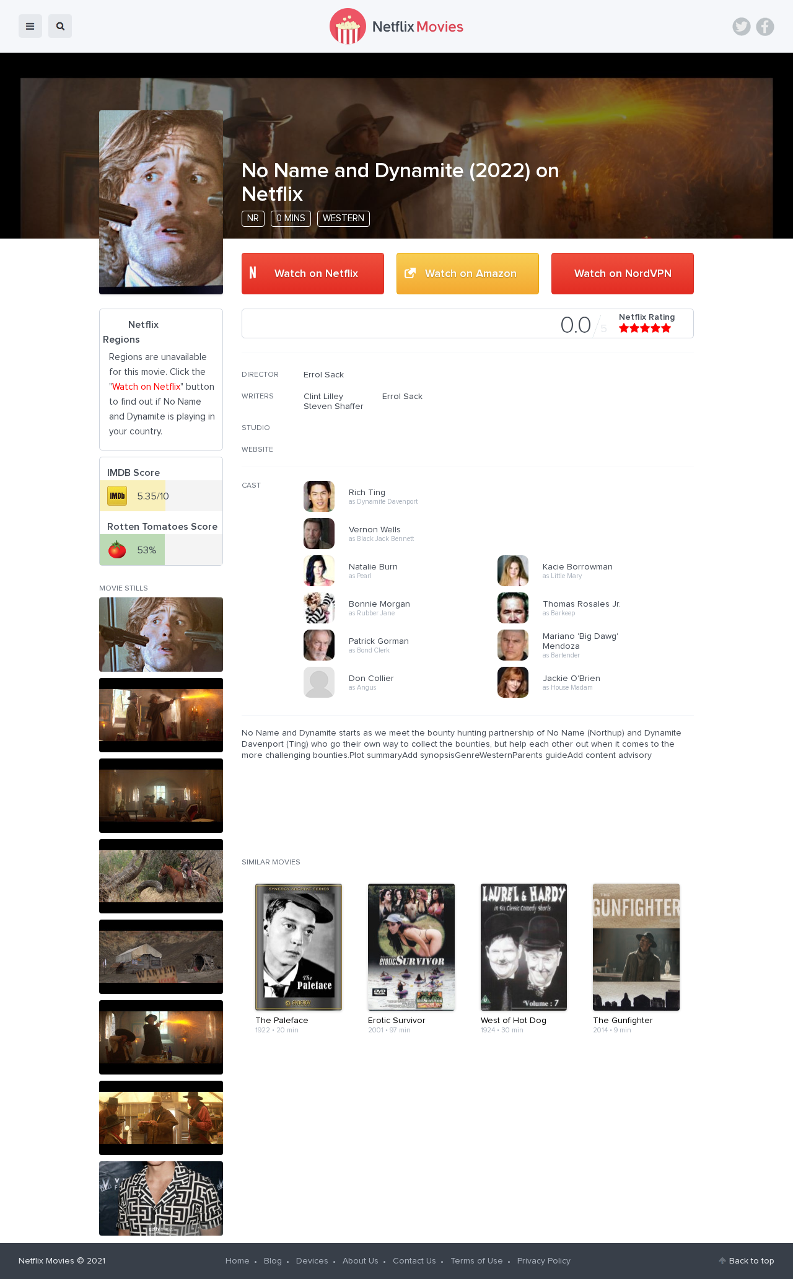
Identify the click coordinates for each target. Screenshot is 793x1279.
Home (238, 1261)
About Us (361, 1261)
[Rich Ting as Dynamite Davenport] (404, 510)
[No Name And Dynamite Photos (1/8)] (161, 634)
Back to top (751, 1261)
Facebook (765, 26)
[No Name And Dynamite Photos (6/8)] (161, 1037)
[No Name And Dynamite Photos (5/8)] (161, 957)
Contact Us (414, 1261)
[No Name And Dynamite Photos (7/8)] (161, 1118)
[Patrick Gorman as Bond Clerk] (404, 658)
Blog (273, 1261)
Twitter (741, 26)
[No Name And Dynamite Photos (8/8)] (161, 1198)
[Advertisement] (601, 449)
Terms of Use (476, 1261)
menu (30, 26)
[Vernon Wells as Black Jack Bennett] (404, 547)
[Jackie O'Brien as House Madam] (598, 696)
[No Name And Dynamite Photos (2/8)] (161, 715)
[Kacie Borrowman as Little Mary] (598, 584)
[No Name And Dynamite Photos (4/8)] (161, 876)
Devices (312, 1261)
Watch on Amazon (471, 273)
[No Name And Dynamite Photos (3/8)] (161, 795)
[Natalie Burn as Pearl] (404, 584)
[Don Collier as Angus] (404, 696)
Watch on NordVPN (623, 273)
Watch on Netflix (316, 273)
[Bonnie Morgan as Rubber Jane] (404, 621)
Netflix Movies (46, 1261)
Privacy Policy (544, 1261)
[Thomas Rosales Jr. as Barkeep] (598, 621)
